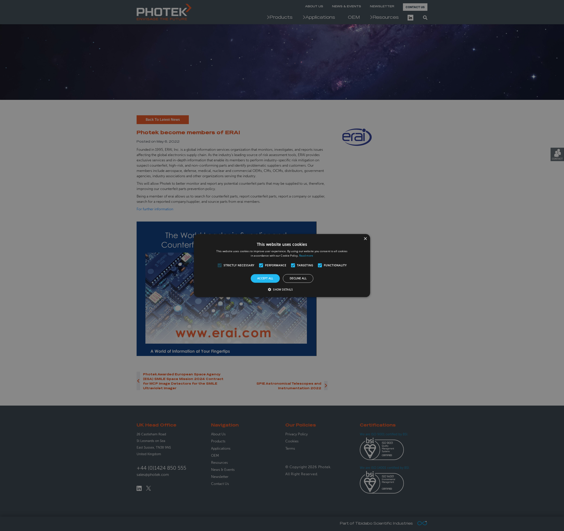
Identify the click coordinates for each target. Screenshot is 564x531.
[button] (282, 289)
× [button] (365, 238)
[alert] (282, 265)
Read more (306, 255)
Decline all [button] (298, 278)
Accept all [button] (265, 278)
